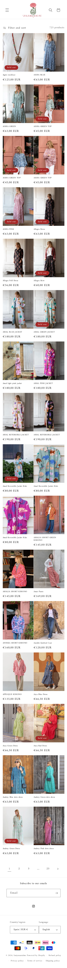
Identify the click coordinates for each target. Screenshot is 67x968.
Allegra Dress (39, 229)
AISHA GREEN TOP (43, 126)
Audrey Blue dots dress (13, 797)
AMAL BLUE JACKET (12, 332)
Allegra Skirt (39, 280)
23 (48, 869)
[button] (7, 10)
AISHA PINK (8, 229)
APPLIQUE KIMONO (12, 694)
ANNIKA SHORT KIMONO (15, 643)
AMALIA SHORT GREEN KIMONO (45, 539)
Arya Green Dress (10, 746)
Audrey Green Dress (11, 848)
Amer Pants (38, 591)
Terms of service (34, 961)
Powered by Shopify (36, 955)
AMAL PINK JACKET (43, 383)
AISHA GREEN (9, 126)
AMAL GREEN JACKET (44, 332)
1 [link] (9, 868)
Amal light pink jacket (12, 383)
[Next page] (57, 869)
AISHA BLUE (39, 75)
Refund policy (55, 955)
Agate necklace (9, 75)
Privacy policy (17, 961)
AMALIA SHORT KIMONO (15, 591)
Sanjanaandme (20, 955)
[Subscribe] (56, 893)
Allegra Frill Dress (10, 280)
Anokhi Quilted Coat (43, 643)
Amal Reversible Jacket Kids (15, 486)
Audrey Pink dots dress (44, 848)
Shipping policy (53, 961)
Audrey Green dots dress (44, 797)
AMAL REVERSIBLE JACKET (16, 435)
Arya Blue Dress (40, 694)
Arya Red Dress (40, 746)
